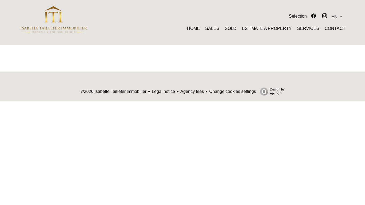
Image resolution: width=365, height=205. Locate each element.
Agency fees (192, 91)
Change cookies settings (232, 91)
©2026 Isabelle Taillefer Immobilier (113, 91)
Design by (277, 91)
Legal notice (163, 91)
